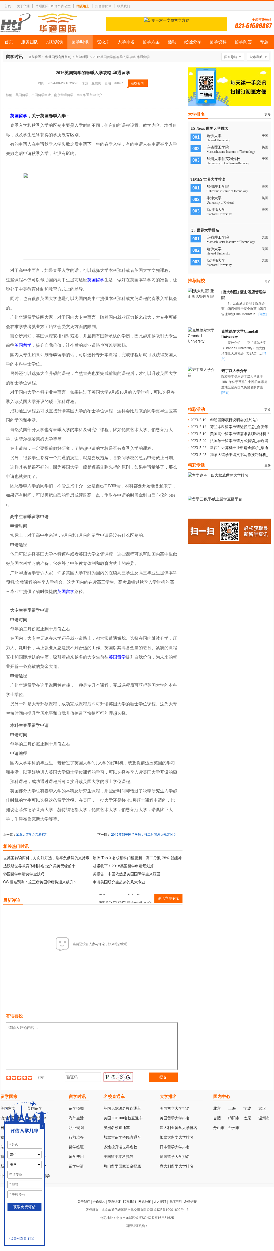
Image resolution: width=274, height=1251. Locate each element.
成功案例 (54, 42)
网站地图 (144, 1201)
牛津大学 (214, 198)
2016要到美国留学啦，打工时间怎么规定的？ (143, 834)
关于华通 (23, 5)
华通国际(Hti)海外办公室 (53, 5)
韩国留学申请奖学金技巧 (23, 873)
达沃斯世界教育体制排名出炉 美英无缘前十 (39, 865)
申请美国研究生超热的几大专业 (119, 881)
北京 (217, 1108)
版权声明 (175, 1201)
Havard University (218, 140)
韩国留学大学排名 (175, 1157)
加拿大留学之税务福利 (32, 834)
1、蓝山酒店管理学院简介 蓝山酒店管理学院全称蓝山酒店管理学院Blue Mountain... (246, 308)
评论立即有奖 (168, 898)
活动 (172, 42)
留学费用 (76, 1157)
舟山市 (218, 1128)
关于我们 (83, 1201)
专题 (264, 42)
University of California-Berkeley (228, 163)
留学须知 (76, 1108)
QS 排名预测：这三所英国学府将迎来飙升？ (40, 881)
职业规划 (76, 1128)
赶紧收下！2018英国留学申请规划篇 (123, 865)
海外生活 (76, 1118)
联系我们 (123, 5)
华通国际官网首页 (58, 56)
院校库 (103, 42)
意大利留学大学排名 (176, 1166)
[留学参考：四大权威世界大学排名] (218, 475)
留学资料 (218, 42)
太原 (247, 1118)
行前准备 (76, 1137)
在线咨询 (137, 83)
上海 (232, 1108)
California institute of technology (227, 191)
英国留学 (18, 115)
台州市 (233, 1128)
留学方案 (151, 42)
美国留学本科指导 (119, 1157)
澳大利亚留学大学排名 (178, 1128)
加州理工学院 (218, 187)
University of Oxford (220, 202)
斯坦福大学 (216, 210)
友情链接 (190, 1201)
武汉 (262, 1108)
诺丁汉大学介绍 (234, 371)
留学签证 (76, 1147)
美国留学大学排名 (175, 1108)
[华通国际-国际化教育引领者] (39, 23)
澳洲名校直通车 (117, 1128)
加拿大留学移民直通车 (122, 1137)
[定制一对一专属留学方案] (166, 20)
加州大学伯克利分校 (223, 159)
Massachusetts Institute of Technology (231, 152)
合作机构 (99, 1201)
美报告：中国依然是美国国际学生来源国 (126, 873)
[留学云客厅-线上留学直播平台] (215, 498)
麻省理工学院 (218, 147)
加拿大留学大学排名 (176, 1137)
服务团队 (29, 42)
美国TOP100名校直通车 (123, 1118)
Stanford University (219, 214)
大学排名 (126, 42)
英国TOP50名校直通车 (122, 1108)
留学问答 (243, 42)
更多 (267, 114)
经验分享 (192, 42)
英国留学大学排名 (175, 1118)
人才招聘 (160, 1201)
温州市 (264, 1118)
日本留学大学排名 (175, 1147)
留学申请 (76, 1166)
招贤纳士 (83, 5)
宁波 (247, 1108)
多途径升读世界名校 (120, 1147)
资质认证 (114, 1201)
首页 (8, 5)
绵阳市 (233, 1118)
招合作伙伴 (103, 5)
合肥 (217, 1118)
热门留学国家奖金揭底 (122, 1166)
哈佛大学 (214, 136)
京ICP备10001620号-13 (171, 1209)
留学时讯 (80, 42)
